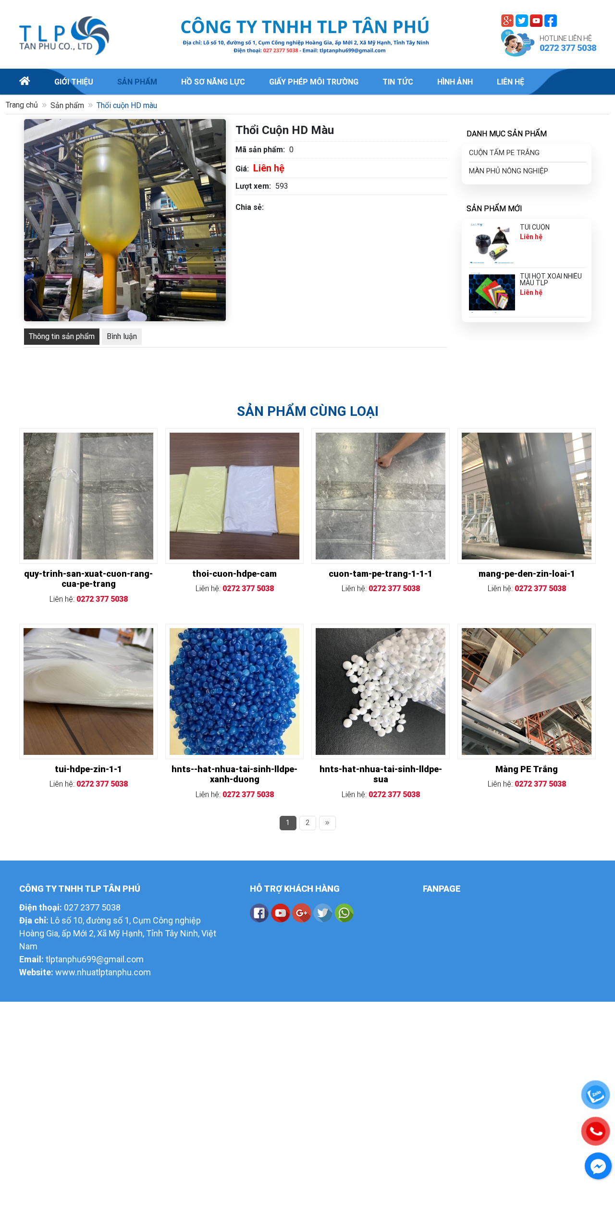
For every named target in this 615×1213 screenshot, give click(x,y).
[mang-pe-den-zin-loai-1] (526, 438)
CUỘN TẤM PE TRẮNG (504, 152)
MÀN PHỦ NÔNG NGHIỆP (508, 171)
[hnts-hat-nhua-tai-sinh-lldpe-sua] (380, 633)
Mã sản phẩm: (260, 149)
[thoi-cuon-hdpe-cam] (234, 438)
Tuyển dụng (572, 81)
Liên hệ (510, 81)
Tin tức (397, 81)
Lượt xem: (253, 186)
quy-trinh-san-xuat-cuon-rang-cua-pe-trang (88, 579)
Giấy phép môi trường (313, 81)
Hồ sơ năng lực (213, 81)
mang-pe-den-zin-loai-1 (527, 573)
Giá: (242, 168)
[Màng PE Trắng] (526, 633)
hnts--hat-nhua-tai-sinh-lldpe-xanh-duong (234, 774)
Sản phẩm (137, 81)
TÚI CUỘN (535, 227)
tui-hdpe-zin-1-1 (88, 769)
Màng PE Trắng (526, 769)
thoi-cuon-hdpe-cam (234, 573)
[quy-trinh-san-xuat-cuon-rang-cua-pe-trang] (88, 438)
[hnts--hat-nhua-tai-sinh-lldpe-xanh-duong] (234, 633)
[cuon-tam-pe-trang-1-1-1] (380, 438)
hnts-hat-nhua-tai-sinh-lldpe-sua (381, 774)
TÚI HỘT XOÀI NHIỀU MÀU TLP (551, 279)
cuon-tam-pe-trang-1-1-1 (380, 573)
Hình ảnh (455, 81)
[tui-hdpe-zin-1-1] (88, 633)
